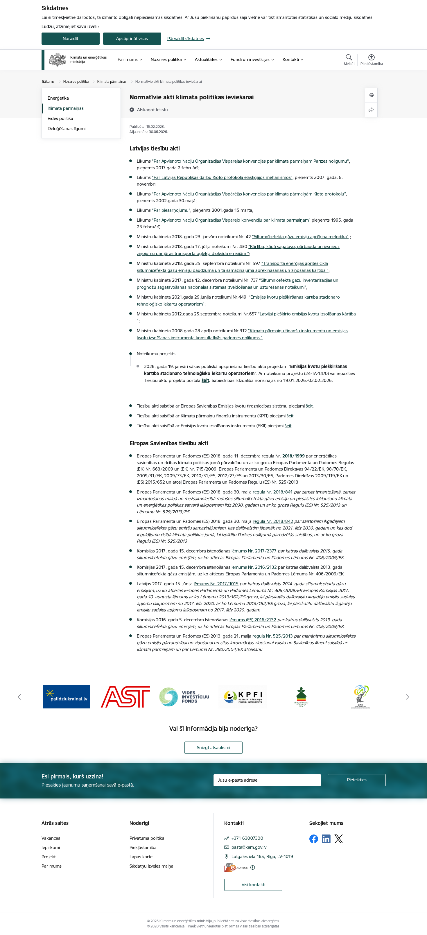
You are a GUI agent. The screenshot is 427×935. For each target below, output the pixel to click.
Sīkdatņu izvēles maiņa (151, 866)
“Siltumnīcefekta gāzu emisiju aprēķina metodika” (300, 236)
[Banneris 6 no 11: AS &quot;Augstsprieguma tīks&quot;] (125, 696)
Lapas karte (141, 856)
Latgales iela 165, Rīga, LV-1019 (262, 856)
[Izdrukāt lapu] (371, 95)
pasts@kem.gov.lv (249, 847)
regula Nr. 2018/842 (273, 521)
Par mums (52, 866)
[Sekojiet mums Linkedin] (326, 838)
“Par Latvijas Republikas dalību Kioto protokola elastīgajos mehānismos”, (223, 177)
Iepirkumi (51, 847)
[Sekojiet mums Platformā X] (338, 838)
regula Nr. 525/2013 (272, 636)
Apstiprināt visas (132, 38)
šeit (309, 406)
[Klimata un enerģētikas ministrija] (78, 60)
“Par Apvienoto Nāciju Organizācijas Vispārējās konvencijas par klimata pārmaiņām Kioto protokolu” (249, 194)
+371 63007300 (247, 838)
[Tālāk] (408, 697)
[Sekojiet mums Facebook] (313, 838)
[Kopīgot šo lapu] (371, 110)
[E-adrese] (235, 867)
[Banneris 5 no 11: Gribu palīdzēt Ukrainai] (66, 696)
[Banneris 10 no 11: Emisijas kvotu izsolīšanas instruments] (360, 696)
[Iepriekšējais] (19, 697)
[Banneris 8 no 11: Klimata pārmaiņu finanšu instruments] (242, 696)
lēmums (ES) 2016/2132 (252, 619)
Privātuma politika (147, 838)
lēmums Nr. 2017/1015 (216, 583)
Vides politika (60, 118)
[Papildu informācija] (252, 867)
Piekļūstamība (143, 847)
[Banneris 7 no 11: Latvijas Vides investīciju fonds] (184, 696)
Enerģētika (58, 98)
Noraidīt (70, 38)
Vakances (51, 838)
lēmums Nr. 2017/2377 (254, 551)
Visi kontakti (253, 884)
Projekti (49, 856)
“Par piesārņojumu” (171, 210)
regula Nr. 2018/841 (273, 492)
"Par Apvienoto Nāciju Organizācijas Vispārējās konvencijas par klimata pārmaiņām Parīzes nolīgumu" (250, 161)
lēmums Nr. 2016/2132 (254, 567)
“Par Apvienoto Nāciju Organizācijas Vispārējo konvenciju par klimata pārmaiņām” (231, 220)
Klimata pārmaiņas (66, 108)
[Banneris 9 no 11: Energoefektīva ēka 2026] (301, 696)
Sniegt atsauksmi (213, 747)
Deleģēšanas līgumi (66, 128)
